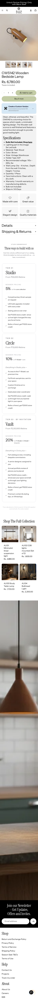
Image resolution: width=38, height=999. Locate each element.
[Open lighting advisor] (31, 992)
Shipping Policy (8, 951)
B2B (3, 997)
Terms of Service (9, 947)
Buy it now (19, 99)
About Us (6, 989)
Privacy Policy (8, 943)
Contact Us (7, 970)
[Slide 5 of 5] (30, 65)
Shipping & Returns (16, 232)
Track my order (8, 978)
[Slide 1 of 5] (8, 65)
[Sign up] (33, 921)
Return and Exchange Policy (14, 939)
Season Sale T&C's (10, 955)
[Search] (7, 10)
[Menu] (2, 10)
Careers (5, 993)
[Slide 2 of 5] (13, 65)
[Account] (30, 10)
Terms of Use (7, 958)
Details (7, 225)
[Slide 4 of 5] (24, 65)
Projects (5, 974)
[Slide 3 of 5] (19, 65)
